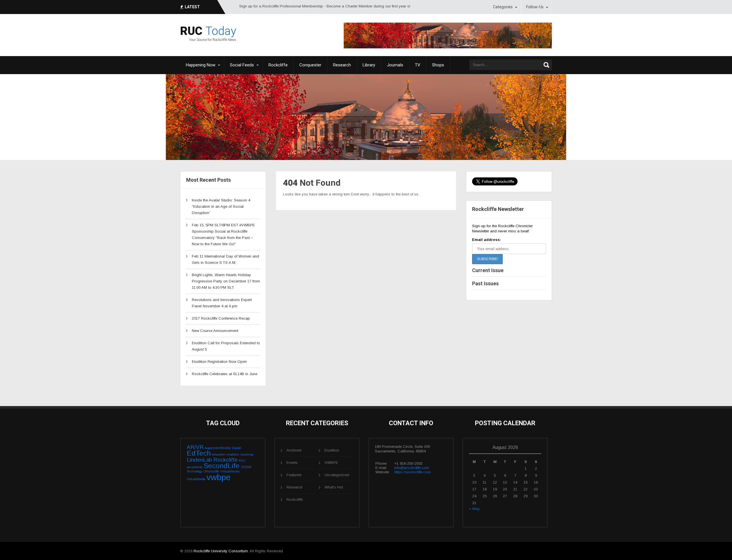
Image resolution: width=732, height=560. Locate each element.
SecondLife (222, 466)
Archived (294, 450)
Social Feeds (242, 65)
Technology (194, 471)
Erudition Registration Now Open (219, 361)
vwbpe (218, 477)
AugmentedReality (218, 448)
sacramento (194, 467)
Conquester (310, 65)
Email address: (486, 240)
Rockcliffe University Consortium (221, 551)
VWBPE (331, 462)
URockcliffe (211, 471)
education (219, 454)
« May (474, 508)
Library (369, 65)
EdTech (199, 453)
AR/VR (195, 447)
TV (417, 65)
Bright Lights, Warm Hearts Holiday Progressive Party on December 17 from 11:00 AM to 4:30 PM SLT (226, 281)
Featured (294, 475)
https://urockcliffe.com (412, 472)
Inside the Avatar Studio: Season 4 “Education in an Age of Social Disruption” (221, 206)
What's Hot (334, 487)
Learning (246, 454)
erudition (233, 454)
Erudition (332, 450)
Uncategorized (337, 475)
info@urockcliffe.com (411, 468)
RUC (242, 460)
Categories (503, 7)
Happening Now (200, 65)
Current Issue (488, 270)
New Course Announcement (215, 331)
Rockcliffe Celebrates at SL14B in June (224, 374)
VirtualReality (230, 471)
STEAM (246, 467)
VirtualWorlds (196, 479)
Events (292, 462)
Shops (438, 65)
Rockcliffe (278, 65)
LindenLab (199, 460)
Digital (236, 448)
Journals (395, 65)
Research (342, 65)
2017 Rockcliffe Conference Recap (221, 318)
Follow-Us (535, 7)
